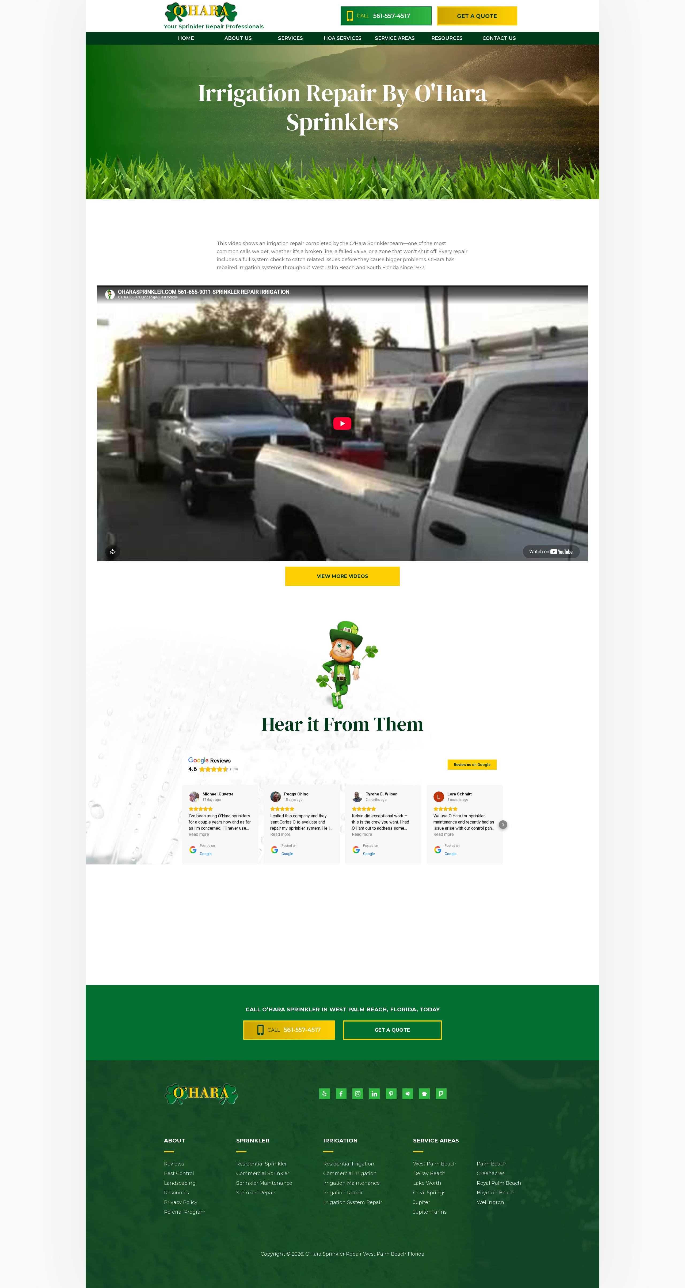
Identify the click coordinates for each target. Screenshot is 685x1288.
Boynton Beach (496, 1193)
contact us (499, 38)
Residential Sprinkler (261, 1164)
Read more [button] (199, 834)
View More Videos (342, 576)
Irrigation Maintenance (351, 1183)
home (186, 38)
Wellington (490, 1202)
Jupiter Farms (430, 1212)
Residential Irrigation (348, 1164)
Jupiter (421, 1202)
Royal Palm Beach (499, 1183)
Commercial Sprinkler (262, 1173)
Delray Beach (429, 1173)
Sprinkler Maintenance (264, 1183)
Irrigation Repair (343, 1193)
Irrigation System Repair (352, 1202)
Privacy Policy (180, 1202)
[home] (201, 11)
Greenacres (491, 1173)
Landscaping (180, 1183)
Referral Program (185, 1212)
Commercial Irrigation (350, 1173)
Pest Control (179, 1173)
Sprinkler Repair (255, 1193)
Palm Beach (492, 1164)
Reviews (174, 1164)
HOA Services (342, 38)
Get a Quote (477, 16)
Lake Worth (427, 1183)
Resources (176, 1193)
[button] (238, 38)
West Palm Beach (434, 1164)
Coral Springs (429, 1193)
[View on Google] (194, 796)
